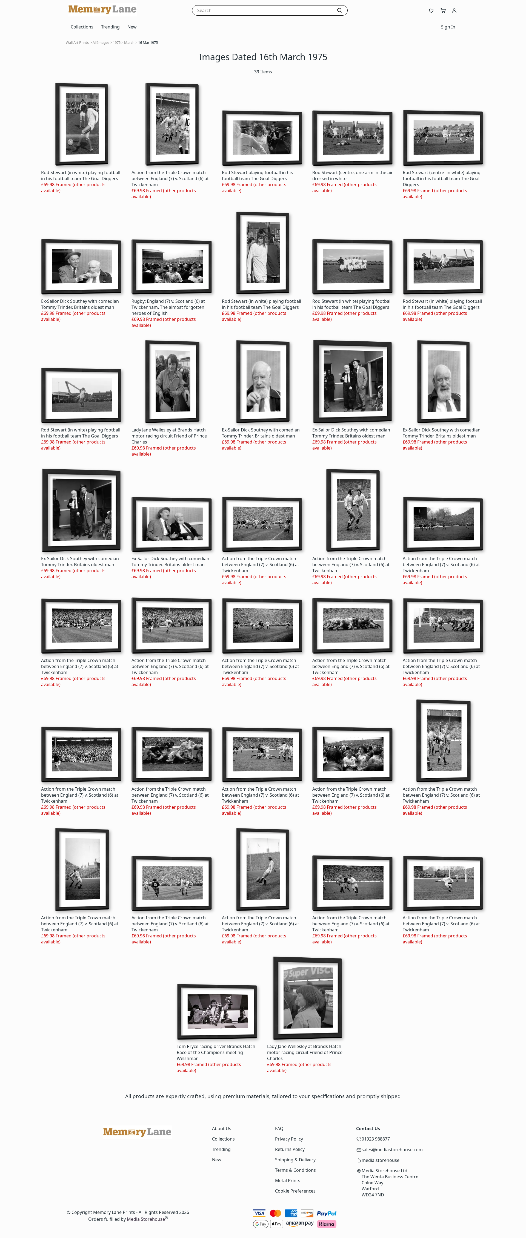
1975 (117, 42)
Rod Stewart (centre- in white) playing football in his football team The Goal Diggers (442, 178)
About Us (221, 1128)
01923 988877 (376, 1139)
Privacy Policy (289, 1139)
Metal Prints (287, 1180)
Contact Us (368, 1128)
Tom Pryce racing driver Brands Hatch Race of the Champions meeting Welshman (216, 1052)
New (132, 27)
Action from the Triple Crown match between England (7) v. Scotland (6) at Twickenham (170, 178)
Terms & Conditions (295, 1170)
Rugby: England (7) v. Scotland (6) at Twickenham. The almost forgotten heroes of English (168, 307)
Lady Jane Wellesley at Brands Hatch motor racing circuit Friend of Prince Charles (169, 436)
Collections (82, 27)
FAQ (279, 1128)
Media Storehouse (146, 1219)
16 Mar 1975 (148, 42)
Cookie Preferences (295, 1191)
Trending (110, 27)
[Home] (102, 15)
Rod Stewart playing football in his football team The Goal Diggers (257, 175)
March (129, 42)
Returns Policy (290, 1149)
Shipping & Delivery (295, 1160)
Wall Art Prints (77, 42)
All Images (101, 42)
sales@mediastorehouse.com (392, 1150)
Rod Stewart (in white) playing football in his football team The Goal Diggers (80, 175)
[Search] (339, 10)
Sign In (448, 27)
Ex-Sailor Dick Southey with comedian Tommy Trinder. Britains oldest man (80, 304)
